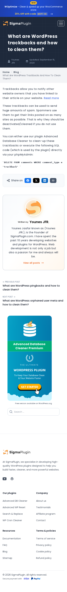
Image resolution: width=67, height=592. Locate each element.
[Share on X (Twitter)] (36, 180)
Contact (41, 520)
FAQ (5, 545)
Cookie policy (43, 551)
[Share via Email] (53, 180)
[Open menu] (61, 23)
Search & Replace (13, 513)
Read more (51, 98)
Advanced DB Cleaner (15, 500)
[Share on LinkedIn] (44, 180)
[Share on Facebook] (28, 180)
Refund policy (44, 558)
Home (6, 72)
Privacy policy (44, 545)
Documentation (12, 538)
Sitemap (7, 558)
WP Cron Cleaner (12, 520)
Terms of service (45, 538)
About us (41, 500)
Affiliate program (45, 513)
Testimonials (43, 507)
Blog (16, 72)
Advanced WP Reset (14, 507)
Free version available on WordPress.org (33, 403)
